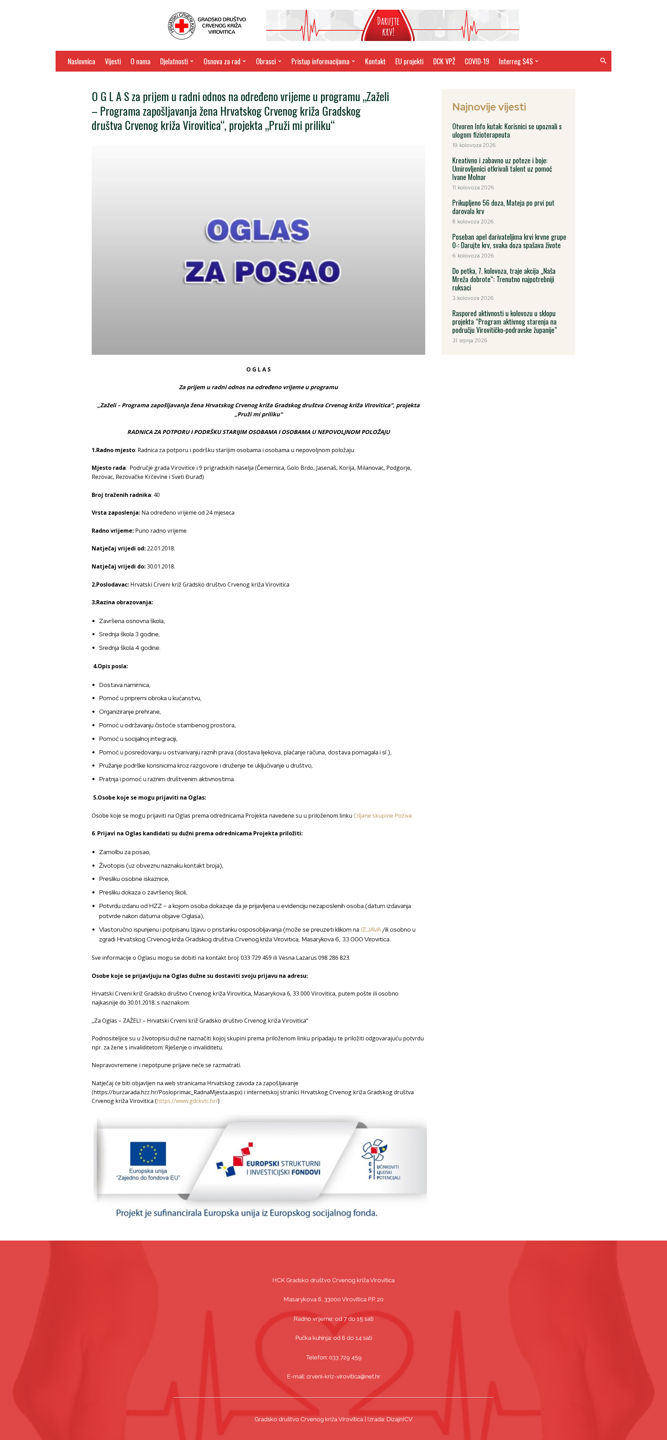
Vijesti (113, 61)
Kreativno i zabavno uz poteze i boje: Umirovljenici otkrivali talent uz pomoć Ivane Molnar (502, 168)
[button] (603, 61)
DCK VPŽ (444, 61)
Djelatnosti (174, 61)
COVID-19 (477, 61)
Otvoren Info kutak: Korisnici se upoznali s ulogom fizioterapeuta (507, 130)
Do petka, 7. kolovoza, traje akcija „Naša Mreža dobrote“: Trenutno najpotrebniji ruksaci (503, 279)
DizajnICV (399, 1419)
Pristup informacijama (320, 61)
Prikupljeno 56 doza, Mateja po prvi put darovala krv (503, 206)
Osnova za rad (222, 61)
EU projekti (409, 61)
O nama (140, 61)
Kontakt (375, 61)
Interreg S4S (516, 61)
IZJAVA (371, 929)
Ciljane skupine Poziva (383, 815)
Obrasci (266, 61)
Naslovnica (81, 61)
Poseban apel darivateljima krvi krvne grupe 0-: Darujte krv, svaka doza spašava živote (509, 240)
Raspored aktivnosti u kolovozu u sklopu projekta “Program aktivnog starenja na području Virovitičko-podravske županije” (504, 321)
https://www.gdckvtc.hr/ (187, 1101)
